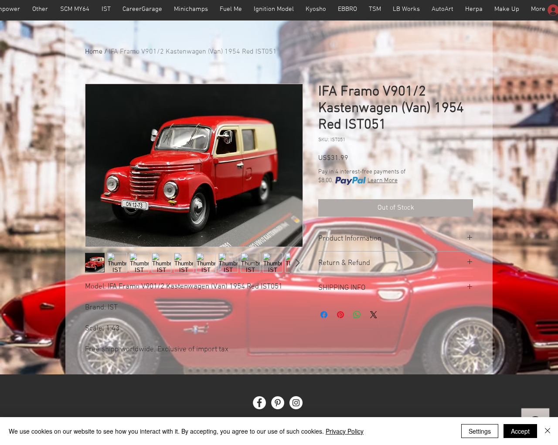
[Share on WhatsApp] (357, 314)
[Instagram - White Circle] (296, 402)
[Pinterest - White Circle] (277, 402)
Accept (520, 431)
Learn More (382, 180)
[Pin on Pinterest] (340, 314)
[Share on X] (373, 314)
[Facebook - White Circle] (259, 402)
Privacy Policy (345, 431)
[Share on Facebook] (324, 314)
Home (93, 52)
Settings (480, 431)
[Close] (547, 431)
